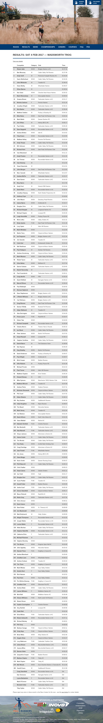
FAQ (81, 47)
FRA (88, 47)
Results (26, 47)
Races (16, 47)
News (35, 47)
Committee (80, 703)
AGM (80, 708)
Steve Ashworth (42, 721)
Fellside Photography (32, 721)
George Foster (53, 719)
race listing (65, 692)
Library (80, 713)
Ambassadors (80, 706)
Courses (73, 47)
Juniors (61, 47)
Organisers (80, 710)
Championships (48, 47)
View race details (18, 61)
